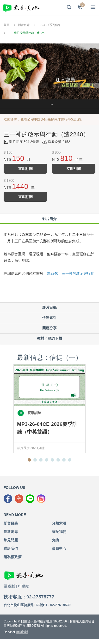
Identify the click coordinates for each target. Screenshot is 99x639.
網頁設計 (22, 632)
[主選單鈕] (93, 7)
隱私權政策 (13, 557)
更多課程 (49, 104)
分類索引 (59, 523)
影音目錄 (24, 25)
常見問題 (11, 540)
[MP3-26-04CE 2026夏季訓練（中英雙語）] (49, 385)
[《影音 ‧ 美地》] (21, 8)
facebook (8, 498)
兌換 (55, 540)
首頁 (6, 25)
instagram (41, 498)
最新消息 (11, 531)
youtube (19, 498)
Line (30, 498)
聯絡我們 (11, 548)
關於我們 (59, 531)
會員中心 (59, 548)
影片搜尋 (69, 7)
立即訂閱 (25, 168)
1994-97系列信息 (49, 25)
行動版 (24, 586)
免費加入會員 (49, 71)
